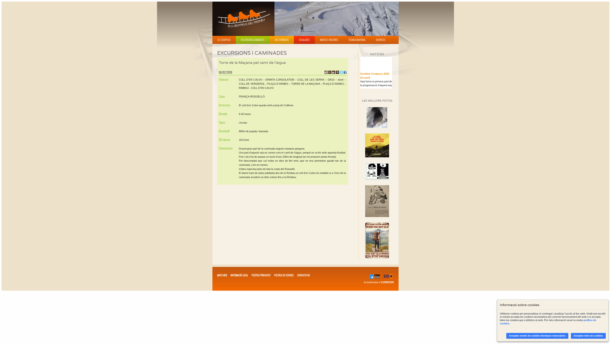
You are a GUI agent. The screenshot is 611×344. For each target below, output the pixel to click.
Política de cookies (284, 275)
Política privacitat (261, 275)
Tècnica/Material (357, 40)
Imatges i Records (329, 40)
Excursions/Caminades (252, 40)
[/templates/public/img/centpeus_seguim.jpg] (377, 145)
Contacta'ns (303, 275)
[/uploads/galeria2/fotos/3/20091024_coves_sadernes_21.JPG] (377, 127)
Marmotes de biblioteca (374, 88)
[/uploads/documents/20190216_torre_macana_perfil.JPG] (333, 73)
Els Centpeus (224, 40)
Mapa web (222, 275)
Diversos (380, 40)
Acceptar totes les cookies (588, 335)
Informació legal (239, 275)
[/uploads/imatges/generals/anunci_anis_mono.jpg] (377, 201)
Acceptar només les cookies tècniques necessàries (537, 335)
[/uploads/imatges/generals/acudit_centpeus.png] (377, 171)
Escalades (304, 40)
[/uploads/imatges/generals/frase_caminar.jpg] (377, 240)
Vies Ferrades (282, 40)
